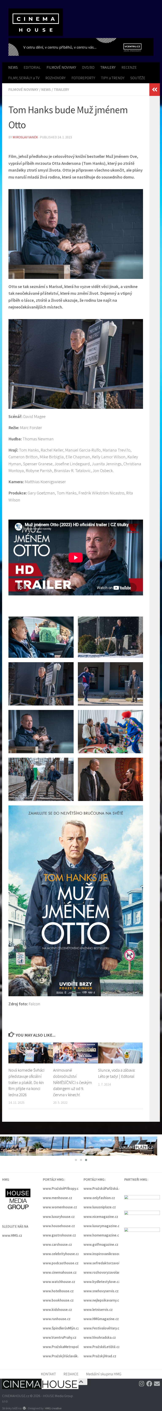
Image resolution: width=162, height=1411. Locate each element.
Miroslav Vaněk (25, 137)
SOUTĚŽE (137, 77)
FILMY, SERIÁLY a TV (23, 77)
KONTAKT (48, 1374)
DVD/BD (88, 67)
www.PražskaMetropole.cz (64, 1347)
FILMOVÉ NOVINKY (61, 67)
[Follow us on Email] (157, 1384)
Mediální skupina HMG (103, 1374)
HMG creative (53, 1409)
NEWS (13, 67)
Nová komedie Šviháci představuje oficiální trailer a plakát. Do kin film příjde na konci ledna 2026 (26, 1082)
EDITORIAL (32, 67)
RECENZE (129, 67)
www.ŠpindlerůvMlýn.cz (61, 1328)
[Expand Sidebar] (154, 89)
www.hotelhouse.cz (58, 1291)
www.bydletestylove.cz (102, 1282)
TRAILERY (108, 67)
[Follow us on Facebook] (149, 1384)
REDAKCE (70, 1374)
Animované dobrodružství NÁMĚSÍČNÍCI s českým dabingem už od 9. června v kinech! (72, 1082)
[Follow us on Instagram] (142, 1384)
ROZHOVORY (55, 77)
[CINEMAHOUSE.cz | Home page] (35, 22)
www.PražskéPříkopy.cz (61, 1189)
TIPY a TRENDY (112, 77)
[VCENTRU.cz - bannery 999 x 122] (81, 47)
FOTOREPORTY (83, 77)
